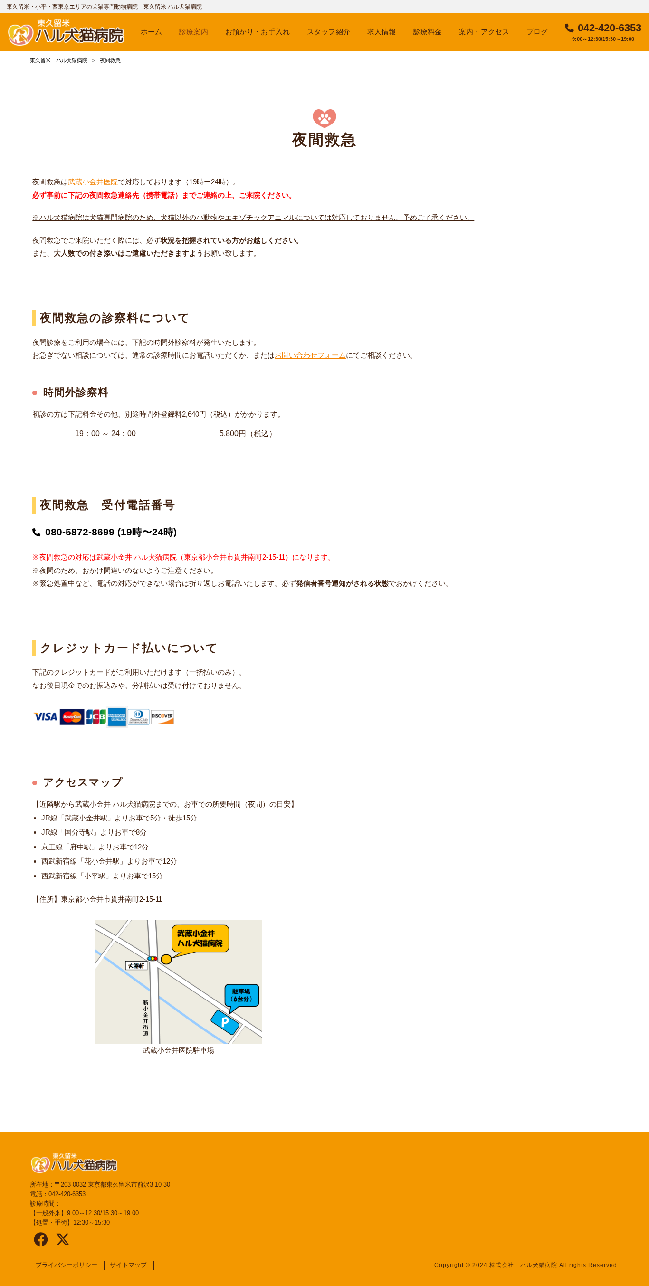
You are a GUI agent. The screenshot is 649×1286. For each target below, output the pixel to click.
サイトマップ (128, 1264)
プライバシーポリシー (66, 1264)
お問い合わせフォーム (310, 355)
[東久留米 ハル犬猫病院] (66, 32)
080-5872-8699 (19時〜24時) (111, 532)
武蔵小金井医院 (93, 182)
